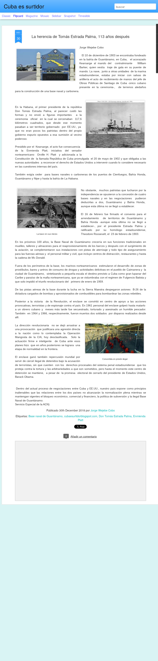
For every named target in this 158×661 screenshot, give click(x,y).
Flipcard (18, 16)
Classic (6, 16)
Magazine (32, 16)
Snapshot (70, 16)
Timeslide (84, 16)
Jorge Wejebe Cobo (103, 410)
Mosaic (44, 16)
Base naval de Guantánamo (46, 416)
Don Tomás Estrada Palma (115, 416)
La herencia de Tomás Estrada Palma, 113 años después (80, 36)
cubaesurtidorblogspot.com (80, 416)
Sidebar (56, 16)
